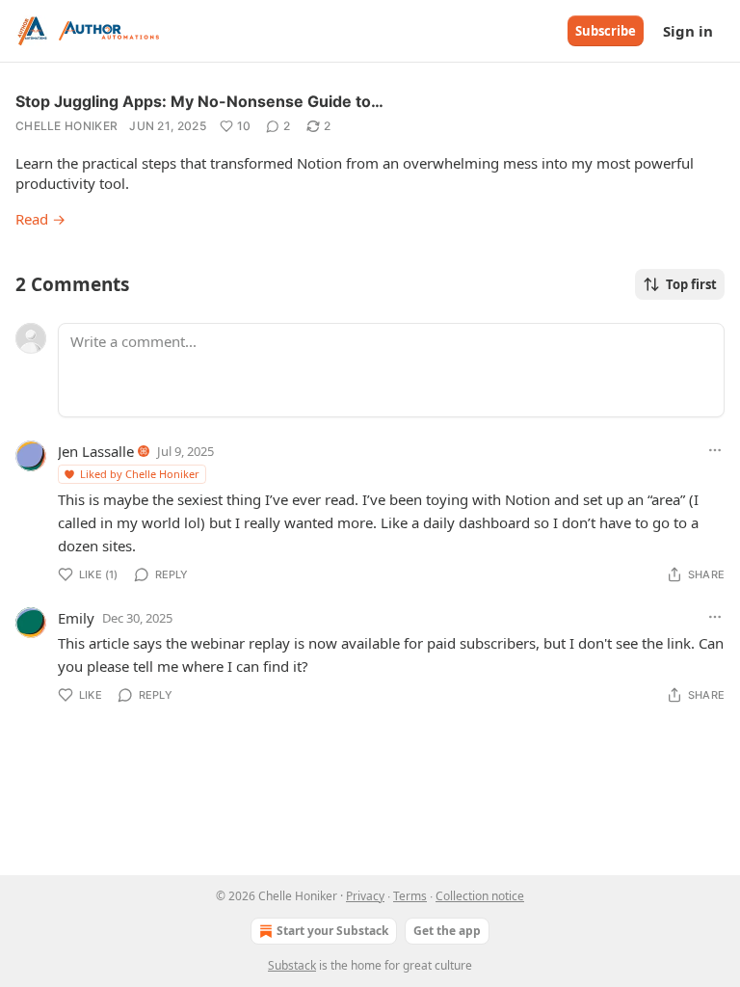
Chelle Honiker (66, 126)
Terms (410, 896)
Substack (292, 965)
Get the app (447, 930)
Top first (691, 284)
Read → (40, 218)
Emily (76, 617)
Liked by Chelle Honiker (139, 474)
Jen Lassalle (96, 451)
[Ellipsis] (715, 450)
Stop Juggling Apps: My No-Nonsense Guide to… (199, 101)
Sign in (688, 30)
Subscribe (605, 31)
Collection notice (480, 896)
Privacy (365, 896)
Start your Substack (332, 930)
